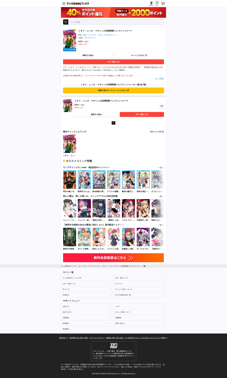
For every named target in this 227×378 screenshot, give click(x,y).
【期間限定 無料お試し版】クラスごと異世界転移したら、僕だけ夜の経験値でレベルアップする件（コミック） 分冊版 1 (157, 249)
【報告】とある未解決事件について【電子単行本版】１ (113, 220)
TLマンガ (118, 284)
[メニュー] (64, 3)
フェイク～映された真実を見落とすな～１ (84, 220)
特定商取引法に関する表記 (78, 338)
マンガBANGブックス (68, 266)
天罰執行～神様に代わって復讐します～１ (143, 220)
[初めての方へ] (151, 3)
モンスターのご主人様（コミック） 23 (143, 249)
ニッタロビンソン (110, 35)
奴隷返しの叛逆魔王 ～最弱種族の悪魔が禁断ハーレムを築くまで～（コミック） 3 (128, 249)
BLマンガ (66, 289)
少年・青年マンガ (121, 278)
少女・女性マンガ (69, 284)
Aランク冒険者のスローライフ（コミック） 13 (84, 249)
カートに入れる (137, 55)
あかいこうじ (87, 35)
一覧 (160, 167)
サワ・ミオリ (98, 35)
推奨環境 (66, 329)
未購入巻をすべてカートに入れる (111, 90)
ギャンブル (82, 266)
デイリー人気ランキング (123, 289)
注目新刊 (66, 295)
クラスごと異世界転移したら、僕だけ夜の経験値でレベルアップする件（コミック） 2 (113, 249)
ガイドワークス (90, 38)
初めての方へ (67, 312)
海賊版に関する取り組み (114, 338)
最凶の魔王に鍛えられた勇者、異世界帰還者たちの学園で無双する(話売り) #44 (128, 191)
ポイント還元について (123, 312)
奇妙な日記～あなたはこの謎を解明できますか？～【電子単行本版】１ (98, 220)
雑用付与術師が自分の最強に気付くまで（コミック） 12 (69, 249)
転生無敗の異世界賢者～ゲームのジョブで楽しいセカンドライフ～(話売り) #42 (98, 191)
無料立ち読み (88, 55)
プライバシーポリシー (97, 338)
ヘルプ (117, 306)
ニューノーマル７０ (69, 220)
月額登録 (66, 318)
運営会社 (62, 338)
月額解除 (118, 318)
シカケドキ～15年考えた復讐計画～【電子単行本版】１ (128, 220)
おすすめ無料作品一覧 (123, 295)
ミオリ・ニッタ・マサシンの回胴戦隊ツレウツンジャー (69, 155)
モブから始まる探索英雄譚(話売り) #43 (157, 191)
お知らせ (66, 306)
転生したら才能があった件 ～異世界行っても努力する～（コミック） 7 (98, 249)
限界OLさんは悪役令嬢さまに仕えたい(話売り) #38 (84, 191)
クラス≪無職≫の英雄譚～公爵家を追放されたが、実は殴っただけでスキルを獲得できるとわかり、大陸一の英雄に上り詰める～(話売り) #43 (113, 191)
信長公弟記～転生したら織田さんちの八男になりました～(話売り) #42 (143, 191)
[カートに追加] (161, 106)
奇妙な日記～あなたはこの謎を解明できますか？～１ (157, 220)
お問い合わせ (120, 323)
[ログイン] (157, 3)
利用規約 (66, 323)
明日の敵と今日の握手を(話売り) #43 (69, 191)
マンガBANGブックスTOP (72, 278)
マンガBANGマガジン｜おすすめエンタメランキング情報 (145, 338)
